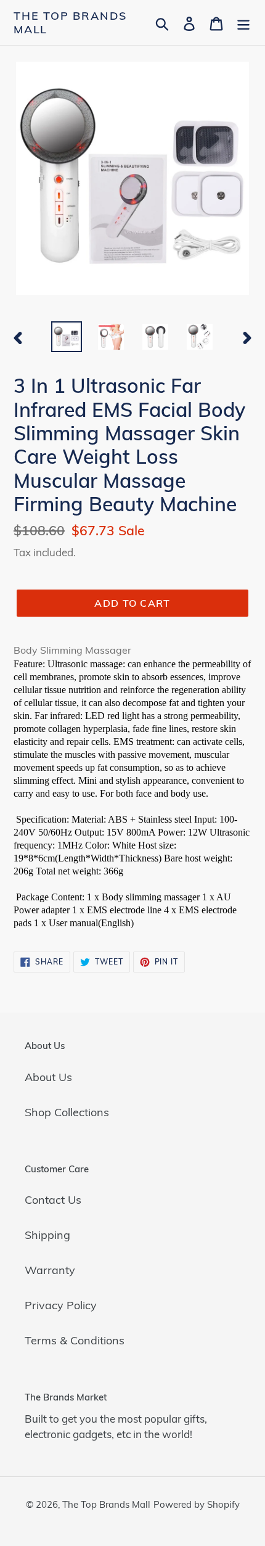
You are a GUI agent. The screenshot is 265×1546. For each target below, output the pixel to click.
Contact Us (53, 1200)
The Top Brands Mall (70, 22)
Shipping (47, 1235)
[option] (66, 336)
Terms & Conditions (74, 1340)
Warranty (50, 1270)
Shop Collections (67, 1112)
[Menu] (243, 22)
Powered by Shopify (196, 1504)
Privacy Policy (61, 1305)
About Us (48, 1077)
